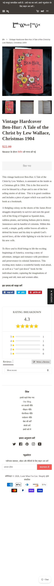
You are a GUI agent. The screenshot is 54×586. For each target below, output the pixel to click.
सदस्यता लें (44, 467)
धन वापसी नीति (27, 405)
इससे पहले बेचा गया (27, 398)
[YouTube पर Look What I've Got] (39, 445)
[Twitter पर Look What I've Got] (14, 445)
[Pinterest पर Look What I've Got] (27, 445)
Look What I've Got (29, 476)
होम (3, 40)
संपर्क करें (27, 425)
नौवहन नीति (27, 410)
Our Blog (27, 402)
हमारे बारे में (27, 429)
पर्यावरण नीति (27, 417)
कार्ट (42, 11)
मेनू (7, 11)
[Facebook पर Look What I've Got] (20, 445)
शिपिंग (20, 152)
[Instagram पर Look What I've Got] (33, 445)
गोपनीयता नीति (27, 413)
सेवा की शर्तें (27, 421)
